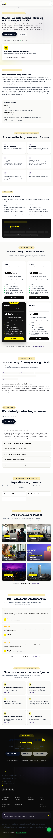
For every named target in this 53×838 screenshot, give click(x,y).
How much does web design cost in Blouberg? (16, 430)
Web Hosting (30, 797)
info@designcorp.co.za (9, 783)
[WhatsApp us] (49, 829)
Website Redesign (6, 804)
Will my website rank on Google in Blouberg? (15, 454)
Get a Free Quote (8, 34)
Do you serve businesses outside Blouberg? (15, 465)
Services (8, 7)
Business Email (31, 799)
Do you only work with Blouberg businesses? (15, 448)
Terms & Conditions (6, 835)
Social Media (17, 802)
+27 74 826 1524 (7, 781)
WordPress (4, 799)
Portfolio (42, 799)
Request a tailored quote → (38, 346)
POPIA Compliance (22, 835)
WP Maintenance (31, 802)
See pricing (22, 34)
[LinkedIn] (9, 789)
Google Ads (17, 799)
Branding (4, 806)
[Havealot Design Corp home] (4, 3)
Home (3, 7)
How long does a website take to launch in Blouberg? (18, 443)
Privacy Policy (14, 835)
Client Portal (43, 806)
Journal (41, 802)
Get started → (14, 297)
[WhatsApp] (12, 789)
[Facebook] (3, 789)
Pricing (41, 804)
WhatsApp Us (26, 753)
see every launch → (36, 583)
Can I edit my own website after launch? (14, 459)
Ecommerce (4, 802)
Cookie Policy (30, 835)
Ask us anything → (9, 421)
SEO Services (17, 797)
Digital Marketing (18, 804)
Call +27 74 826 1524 (40, 753)
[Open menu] (50, 3)
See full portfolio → (37, 656)
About (41, 797)
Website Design (14, 7)
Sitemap (36, 835)
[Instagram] (6, 789)
